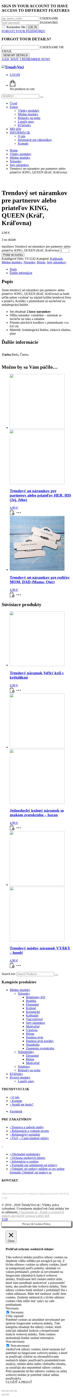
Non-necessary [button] (15, 1341)
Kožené (31, 1008)
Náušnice (24, 1066)
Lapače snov (26, 1081)
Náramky (29, 262)
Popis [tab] (13, 269)
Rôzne (41, 262)
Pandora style (34, 1037)
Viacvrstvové (34, 1019)
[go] (41, 97)
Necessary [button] (12, 1308)
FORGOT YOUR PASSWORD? (23, 31)
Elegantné (32, 1004)
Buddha (31, 1001)
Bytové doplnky (20, 1077)
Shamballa (32, 1044)
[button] (12, 514)
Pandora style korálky (40, 1041)
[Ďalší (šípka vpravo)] (7, 1394)
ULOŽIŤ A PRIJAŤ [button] (19, 1382)
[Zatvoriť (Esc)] (15, 1391)
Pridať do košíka (13, 254)
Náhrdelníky (26, 1052)
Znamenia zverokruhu (40, 1048)
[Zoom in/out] (3, 1391)
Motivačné (33, 1026)
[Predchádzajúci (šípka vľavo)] (3, 1394)
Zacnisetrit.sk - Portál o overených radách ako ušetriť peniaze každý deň (33, 1214)
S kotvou (32, 1030)
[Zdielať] (11, 1391)
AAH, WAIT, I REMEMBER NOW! (26, 59)
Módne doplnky (12, 262)
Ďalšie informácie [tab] (21, 273)
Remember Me (16, 27)
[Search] (56, 975)
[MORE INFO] (20, 514)
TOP (5, 1219)
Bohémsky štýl (35, 997)
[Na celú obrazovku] (7, 1391)
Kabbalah (56, 258)
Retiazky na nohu (29, 1070)
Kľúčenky (16, 1074)
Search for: (9, 974)
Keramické (33, 1012)
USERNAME (49, 18)
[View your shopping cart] (12, 85)
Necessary (17, 1312)
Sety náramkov (56, 262)
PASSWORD (49, 22)
